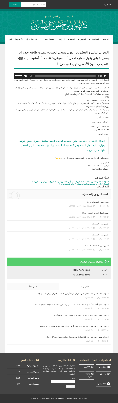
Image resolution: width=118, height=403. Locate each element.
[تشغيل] (104, 75)
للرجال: (104, 270)
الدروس (83, 39)
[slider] (19, 75)
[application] (61, 76)
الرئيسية (106, 39)
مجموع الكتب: (34, 384)
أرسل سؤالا (30, 39)
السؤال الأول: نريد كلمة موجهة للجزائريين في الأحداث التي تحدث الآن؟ (84, 184)
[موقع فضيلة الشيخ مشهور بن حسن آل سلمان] (59, 24)
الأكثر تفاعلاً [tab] (33, 287)
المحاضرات (95, 39)
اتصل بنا (107, 4)
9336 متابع (102, 367)
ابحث (15, 4)
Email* (72, 379)
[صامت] (25, 75)
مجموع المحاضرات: (32, 372)
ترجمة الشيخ (49, 39)
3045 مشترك (101, 384)
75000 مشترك (89, 375)
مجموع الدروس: (33, 366)
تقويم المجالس (14, 39)
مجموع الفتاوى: (33, 378)
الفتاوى (72, 39)
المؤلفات (61, 39)
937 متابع (86, 367)
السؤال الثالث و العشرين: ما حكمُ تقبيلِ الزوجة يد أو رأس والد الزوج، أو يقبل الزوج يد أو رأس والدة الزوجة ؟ (70, 182)
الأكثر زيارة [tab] (85, 287)
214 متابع (103, 374)
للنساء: (104, 275)
